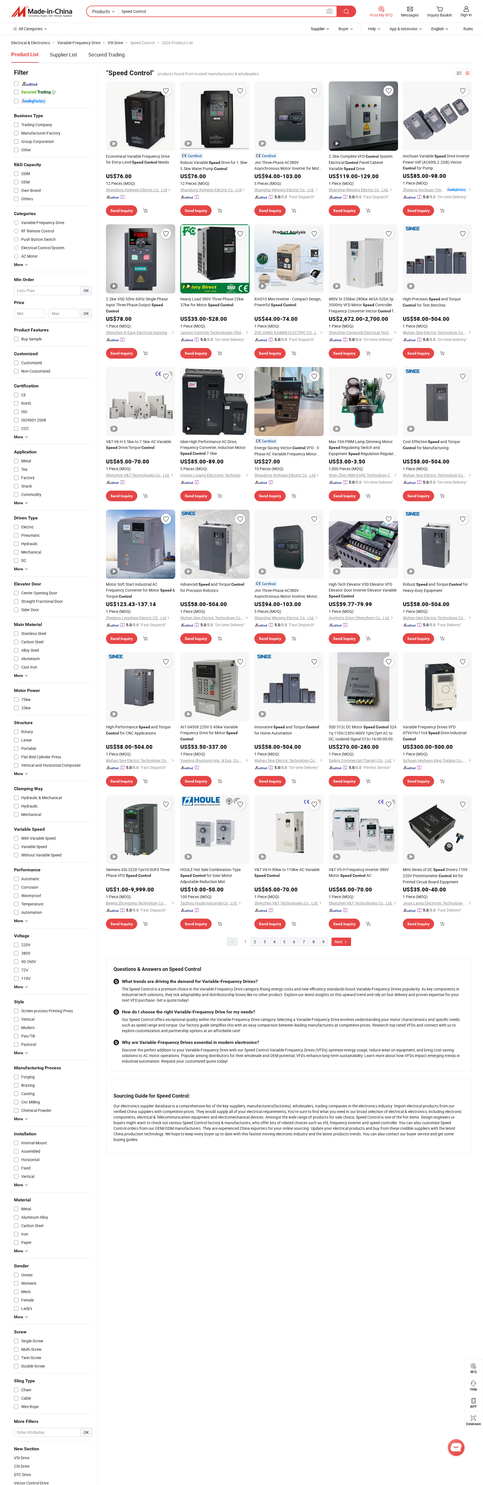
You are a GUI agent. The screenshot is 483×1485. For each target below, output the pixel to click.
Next (339, 941)
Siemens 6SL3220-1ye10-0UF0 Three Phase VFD (138, 872)
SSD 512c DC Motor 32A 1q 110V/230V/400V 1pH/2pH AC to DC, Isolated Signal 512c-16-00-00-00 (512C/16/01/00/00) (363, 733)
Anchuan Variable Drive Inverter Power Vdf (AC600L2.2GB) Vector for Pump (436, 162)
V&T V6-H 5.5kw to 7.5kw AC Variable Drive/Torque (138, 444)
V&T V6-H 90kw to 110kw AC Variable (286, 872)
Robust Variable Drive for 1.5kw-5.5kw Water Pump (214, 165)
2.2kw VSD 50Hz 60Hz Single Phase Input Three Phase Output (137, 304)
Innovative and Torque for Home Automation (286, 730)
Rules (468, 28)
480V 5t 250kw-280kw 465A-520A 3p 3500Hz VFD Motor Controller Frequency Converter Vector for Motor (363, 305)
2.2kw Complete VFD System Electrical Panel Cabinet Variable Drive (360, 162)
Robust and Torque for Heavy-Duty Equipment (435, 587)
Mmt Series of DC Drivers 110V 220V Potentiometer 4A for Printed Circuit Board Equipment (435, 875)
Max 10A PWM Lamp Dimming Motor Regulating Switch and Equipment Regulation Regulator (363, 448)
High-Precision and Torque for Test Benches (432, 302)
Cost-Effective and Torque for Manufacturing (431, 444)
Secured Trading (106, 54)
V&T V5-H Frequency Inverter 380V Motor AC (359, 872)
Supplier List (63, 54)
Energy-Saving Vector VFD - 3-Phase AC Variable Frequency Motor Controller (287, 451)
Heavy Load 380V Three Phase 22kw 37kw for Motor (212, 301)
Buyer (343, 28)
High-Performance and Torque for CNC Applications (138, 730)
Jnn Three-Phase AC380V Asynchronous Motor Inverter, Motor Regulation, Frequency (286, 593)
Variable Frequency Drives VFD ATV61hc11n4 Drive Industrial (435, 732)
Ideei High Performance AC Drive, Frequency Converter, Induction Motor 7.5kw (213, 447)
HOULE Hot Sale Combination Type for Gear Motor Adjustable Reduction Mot (210, 875)
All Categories (30, 28)
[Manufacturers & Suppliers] (41, 11)
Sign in (466, 14)
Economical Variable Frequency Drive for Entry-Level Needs (138, 159)
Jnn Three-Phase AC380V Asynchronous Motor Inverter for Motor (288, 165)
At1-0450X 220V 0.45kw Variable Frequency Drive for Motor (209, 732)
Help (372, 28)
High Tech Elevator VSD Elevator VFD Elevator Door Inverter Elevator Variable (363, 590)
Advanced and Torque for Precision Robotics (212, 587)
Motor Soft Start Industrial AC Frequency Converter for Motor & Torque (140, 590)
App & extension (404, 28)
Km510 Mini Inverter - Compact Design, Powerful (287, 301)
